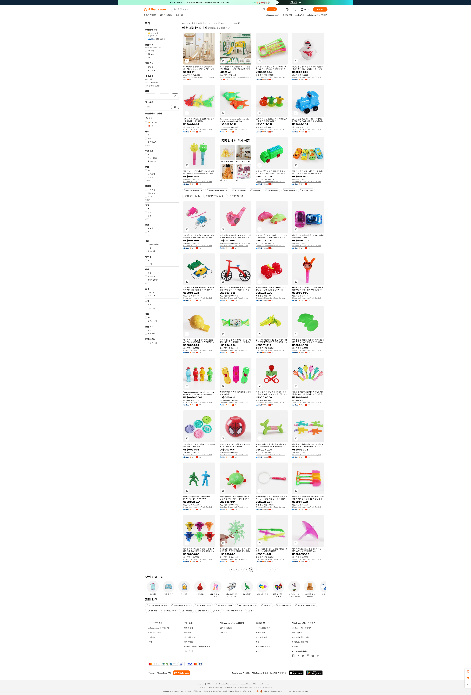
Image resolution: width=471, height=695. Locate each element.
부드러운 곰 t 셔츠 (170, 611)
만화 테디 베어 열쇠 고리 (182, 605)
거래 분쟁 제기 (261, 637)
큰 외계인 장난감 (240, 190)
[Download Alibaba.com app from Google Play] (314, 672)
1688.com (210, 684)
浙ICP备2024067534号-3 (298, 691)
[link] (468, 672)
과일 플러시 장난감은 (193, 196)
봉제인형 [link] (237, 23)
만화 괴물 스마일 (307, 190)
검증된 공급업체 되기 (300, 642)
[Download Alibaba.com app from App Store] (296, 672)
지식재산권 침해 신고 (264, 647)
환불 (257, 642)
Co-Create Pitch (154, 633)
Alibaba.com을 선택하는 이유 (159, 628)
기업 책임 (152, 637)
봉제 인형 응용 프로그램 (194, 190)
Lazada (235, 684)
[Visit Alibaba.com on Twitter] (302, 655)
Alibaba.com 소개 (155, 623)
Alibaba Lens (162, 673)
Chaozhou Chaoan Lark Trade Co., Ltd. (270, 77)
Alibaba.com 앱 (258, 673)
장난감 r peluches (285, 605)
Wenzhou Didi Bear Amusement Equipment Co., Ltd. (199, 77)
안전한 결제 (188, 628)
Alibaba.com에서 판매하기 (302, 628)
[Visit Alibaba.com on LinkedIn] (298, 655)
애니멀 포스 (203, 611)
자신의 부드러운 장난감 (215, 196)
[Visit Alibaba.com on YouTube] (312, 655)
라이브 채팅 (260, 633)
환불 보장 (187, 633)
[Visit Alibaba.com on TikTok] (317, 655)
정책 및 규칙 (189, 651)
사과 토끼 (217, 611)
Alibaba (185, 23)
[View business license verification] (257, 691)
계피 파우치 (257, 190)
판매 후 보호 (189, 642)
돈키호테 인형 (187, 611)
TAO (254, 684)
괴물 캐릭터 (267, 605)
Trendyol (261, 684)
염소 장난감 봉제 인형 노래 (158, 605)
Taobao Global (245, 684)
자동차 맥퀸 (153, 611)
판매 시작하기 (297, 633)
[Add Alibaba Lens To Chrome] (181, 672)
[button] (264, 9)
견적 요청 (223, 633)
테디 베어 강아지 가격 (235, 611)
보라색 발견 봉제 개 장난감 (306, 605)
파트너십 (295, 647)
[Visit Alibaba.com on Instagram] (307, 655)
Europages (271, 684)
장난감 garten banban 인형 (218, 190)
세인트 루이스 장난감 (204, 605)
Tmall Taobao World (223, 684)
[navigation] (162, 297)
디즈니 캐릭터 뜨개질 (225, 605)
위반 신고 (259, 651)
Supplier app (237, 673)
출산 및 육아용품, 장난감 (200, 23)
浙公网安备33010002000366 (275, 691)
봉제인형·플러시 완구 (222, 23)
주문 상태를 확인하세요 (301, 637)
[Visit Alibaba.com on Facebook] (293, 655)
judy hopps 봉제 (273, 190)
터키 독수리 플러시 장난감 (248, 605)
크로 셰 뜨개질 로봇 (236, 196)
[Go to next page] (276, 570)
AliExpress (200, 684)
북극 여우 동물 (290, 190)
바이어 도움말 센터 (263, 628)
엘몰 (250, 611)
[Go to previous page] (231, 570)
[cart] (295, 10)
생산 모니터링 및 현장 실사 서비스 (197, 647)
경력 (150, 642)
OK (175, 96)
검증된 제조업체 (226, 628)
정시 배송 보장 (189, 637)
